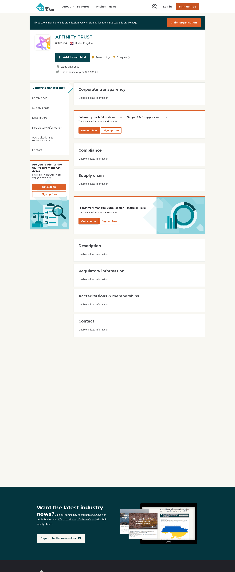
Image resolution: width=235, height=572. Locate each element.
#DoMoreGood (86, 519)
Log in (167, 6)
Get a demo (49, 186)
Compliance (39, 98)
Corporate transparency (48, 87)
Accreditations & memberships (42, 139)
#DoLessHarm (67, 519)
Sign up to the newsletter (59, 538)
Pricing (101, 6)
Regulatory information (47, 127)
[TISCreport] (45, 7)
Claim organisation (184, 22)
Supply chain (40, 107)
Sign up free (187, 6)
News (112, 6)
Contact (37, 150)
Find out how (89, 130)
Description (39, 117)
